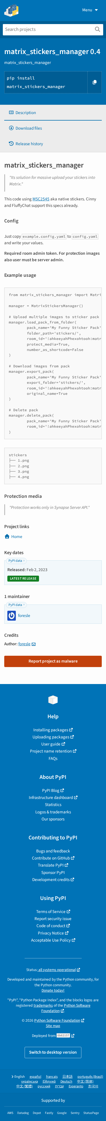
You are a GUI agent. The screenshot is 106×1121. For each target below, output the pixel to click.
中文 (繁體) (24, 1086)
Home (16, 536)
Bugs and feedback (53, 851)
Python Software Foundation (57, 1020)
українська (29, 1081)
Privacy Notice (51, 933)
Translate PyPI (51, 865)
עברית (59, 1086)
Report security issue (53, 919)
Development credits (51, 879)
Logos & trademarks (53, 812)
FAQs (53, 758)
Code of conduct (50, 926)
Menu (87, 10)
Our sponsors (53, 819)
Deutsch (66, 1081)
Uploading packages (51, 737)
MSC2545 (41, 199)
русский (44, 1086)
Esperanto (76, 1086)
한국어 (93, 1086)
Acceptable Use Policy (51, 940)
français (52, 1076)
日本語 (67, 1076)
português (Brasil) (90, 1076)
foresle (24, 644)
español (35, 1076)
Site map (53, 1025)
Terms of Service (51, 911)
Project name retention (51, 751)
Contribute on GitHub (51, 858)
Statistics (53, 804)
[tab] (53, 113)
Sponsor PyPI (53, 872)
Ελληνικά (49, 1081)
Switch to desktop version (53, 1052)
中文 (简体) (85, 1081)
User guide (50, 744)
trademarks (43, 1005)
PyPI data (15, 560)
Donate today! (53, 990)
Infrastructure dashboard (51, 797)
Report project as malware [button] (53, 661)
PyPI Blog (50, 790)
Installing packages (50, 730)
